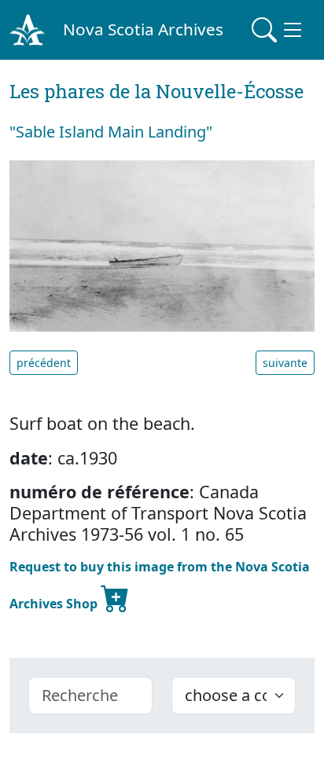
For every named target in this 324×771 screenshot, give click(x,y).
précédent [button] (44, 362)
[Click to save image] (162, 245)
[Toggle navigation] (278, 29)
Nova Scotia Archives (143, 29)
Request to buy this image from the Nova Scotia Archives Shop (159, 585)
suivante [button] (285, 362)
